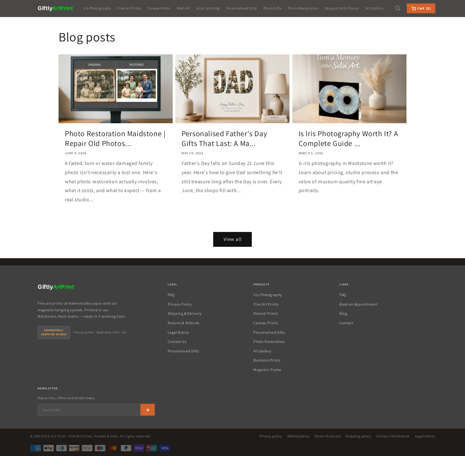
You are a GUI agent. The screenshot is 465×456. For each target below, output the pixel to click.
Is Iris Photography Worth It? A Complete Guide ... (348, 138)
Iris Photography (97, 8)
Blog (343, 313)
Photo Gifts (272, 8)
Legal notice (425, 436)
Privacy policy (270, 436)
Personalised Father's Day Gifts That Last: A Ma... (224, 138)
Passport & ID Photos (342, 8)
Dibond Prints (265, 313)
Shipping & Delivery (185, 313)
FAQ (171, 294)
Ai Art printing (208, 8)
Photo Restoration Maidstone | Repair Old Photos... (115, 138)
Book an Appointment (358, 304)
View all (233, 239)
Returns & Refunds (184, 322)
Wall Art (183, 8)
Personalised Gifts (241, 8)
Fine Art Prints (129, 8)
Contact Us (177, 341)
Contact (346, 322)
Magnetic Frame (267, 369)
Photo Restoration (303, 8)
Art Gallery (375, 8)
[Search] (398, 8)
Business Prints (266, 360)
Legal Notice (178, 332)
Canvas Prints (158, 8)
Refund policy (298, 436)
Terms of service (327, 436)
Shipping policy (358, 436)
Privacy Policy (180, 304)
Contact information (393, 436)
